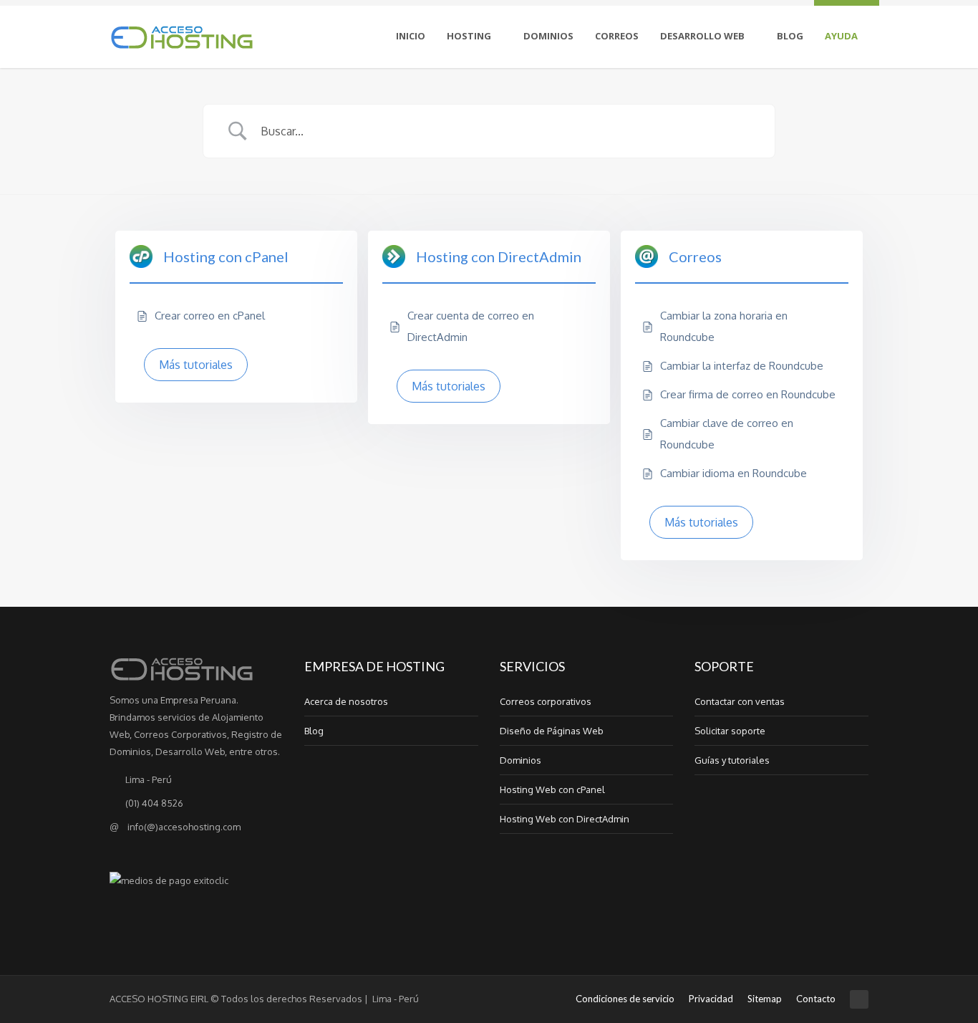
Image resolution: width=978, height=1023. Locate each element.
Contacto (816, 998)
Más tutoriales (196, 364)
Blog (790, 35)
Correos (617, 35)
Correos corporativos (545, 701)
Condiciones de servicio (625, 998)
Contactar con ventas (739, 701)
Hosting (469, 35)
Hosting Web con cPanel (552, 789)
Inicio (410, 35)
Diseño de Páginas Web (552, 730)
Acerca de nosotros (346, 701)
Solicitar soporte (729, 730)
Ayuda (841, 35)
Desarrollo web (702, 35)
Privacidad (711, 998)
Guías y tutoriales (732, 760)
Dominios (548, 35)
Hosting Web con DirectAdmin (564, 819)
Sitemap (764, 998)
